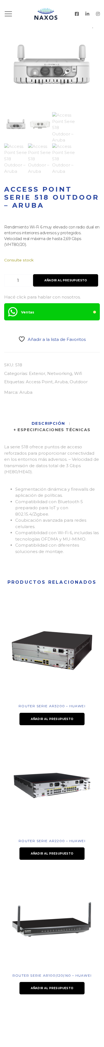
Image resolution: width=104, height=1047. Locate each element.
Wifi (78, 373)
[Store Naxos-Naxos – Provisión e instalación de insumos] (52, 14)
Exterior (37, 373)
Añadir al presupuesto (65, 280)
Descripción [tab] (49, 423)
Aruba (61, 381)
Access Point (39, 381)
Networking (59, 373)
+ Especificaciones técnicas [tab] (52, 429)
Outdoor (79, 381)
